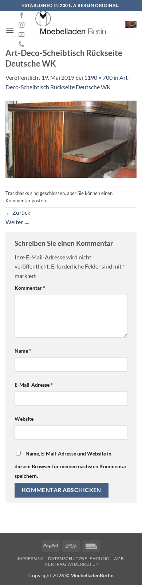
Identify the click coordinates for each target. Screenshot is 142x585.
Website (24, 419)
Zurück (17, 212)
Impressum (30, 558)
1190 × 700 (98, 77)
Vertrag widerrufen (72, 564)
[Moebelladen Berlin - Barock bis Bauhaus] (71, 24)
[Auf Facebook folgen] (21, 15)
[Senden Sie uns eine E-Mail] (21, 34)
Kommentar (30, 288)
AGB (119, 558)
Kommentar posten (25, 200)
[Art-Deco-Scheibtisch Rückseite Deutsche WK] (71, 138)
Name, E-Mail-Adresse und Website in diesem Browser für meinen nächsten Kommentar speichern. (71, 464)
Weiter (17, 221)
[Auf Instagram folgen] (21, 25)
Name (23, 351)
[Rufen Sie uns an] (21, 44)
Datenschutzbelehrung (79, 558)
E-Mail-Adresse (34, 385)
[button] (9, 30)
